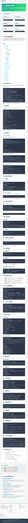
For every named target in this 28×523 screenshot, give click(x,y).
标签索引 (11, 510)
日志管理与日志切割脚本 (7, 62)
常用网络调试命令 (6, 80)
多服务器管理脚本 (6, 75)
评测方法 (11, 512)
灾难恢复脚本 (6, 74)
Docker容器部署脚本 (7, 67)
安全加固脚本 (6, 47)
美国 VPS (20, 506)
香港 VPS (23, 506)
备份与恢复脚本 (6, 58)
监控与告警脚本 (6, 63)
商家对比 (11, 507)
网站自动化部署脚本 (6, 52)
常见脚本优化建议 (6, 66)
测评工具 (11, 509)
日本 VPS (26, 506)
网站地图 (11, 511)
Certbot (5, 203)
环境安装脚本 (6, 48)
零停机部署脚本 (6, 78)
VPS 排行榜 (11, 506)
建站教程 (11, 508)
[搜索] (24, 0)
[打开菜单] (25, 0)
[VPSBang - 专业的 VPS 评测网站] (4, 0)
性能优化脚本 (6, 70)
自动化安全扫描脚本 (6, 79)
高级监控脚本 (6, 71)
